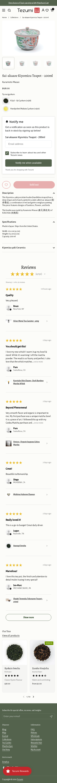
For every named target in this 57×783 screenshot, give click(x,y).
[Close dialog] (55, 773)
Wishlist (34, 746)
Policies (34, 733)
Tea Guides (6, 743)
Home (4, 17)
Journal (5, 736)
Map (4, 733)
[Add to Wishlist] (6, 184)
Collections (14, 17)
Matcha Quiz (7, 746)
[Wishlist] (47, 10)
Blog (4, 729)
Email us (5, 762)
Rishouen (8, 672)
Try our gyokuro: (8, 94)
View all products (11, 635)
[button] (52, 10)
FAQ (32, 729)
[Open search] (9, 10)
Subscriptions (36, 739)
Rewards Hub (36, 743)
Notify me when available (28, 163)
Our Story (6, 749)
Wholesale (35, 736)
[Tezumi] (28, 10)
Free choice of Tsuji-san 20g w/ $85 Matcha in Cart (28, 3)
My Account (35, 749)
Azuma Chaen (37, 672)
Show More (38, 362)
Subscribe (41, 779)
